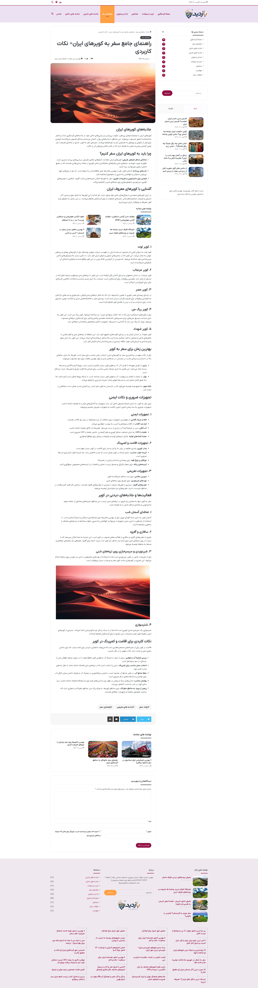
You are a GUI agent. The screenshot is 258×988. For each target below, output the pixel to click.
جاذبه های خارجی (90, 14)
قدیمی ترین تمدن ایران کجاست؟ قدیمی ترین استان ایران (176, 121)
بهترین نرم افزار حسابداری (187, 194)
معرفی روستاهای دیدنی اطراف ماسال (176, 877)
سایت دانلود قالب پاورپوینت (193, 191)
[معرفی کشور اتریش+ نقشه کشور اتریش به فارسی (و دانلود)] (200, 905)
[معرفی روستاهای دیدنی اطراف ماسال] (200, 881)
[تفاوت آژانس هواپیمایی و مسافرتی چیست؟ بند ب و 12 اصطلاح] (93, 220)
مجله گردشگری (164, 14)
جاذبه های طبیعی (125, 707)
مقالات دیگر (197, 75)
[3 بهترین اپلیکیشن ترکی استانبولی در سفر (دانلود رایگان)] (136, 749)
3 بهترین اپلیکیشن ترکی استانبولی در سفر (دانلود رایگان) (136, 761)
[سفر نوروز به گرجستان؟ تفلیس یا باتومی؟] (200, 917)
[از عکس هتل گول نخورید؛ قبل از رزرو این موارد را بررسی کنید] (196, 172)
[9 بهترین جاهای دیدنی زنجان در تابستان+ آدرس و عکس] (93, 233)
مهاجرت (199, 70)
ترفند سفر (143, 707)
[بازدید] (196, 14)
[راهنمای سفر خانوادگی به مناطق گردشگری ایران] (103, 749)
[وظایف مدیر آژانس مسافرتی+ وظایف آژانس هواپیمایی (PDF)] (143, 220)
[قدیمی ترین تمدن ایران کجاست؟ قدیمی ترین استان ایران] (196, 122)
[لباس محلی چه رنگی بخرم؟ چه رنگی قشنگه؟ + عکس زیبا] (196, 147)
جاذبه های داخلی (72, 14)
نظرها (170, 108)
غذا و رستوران (122, 14)
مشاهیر (135, 14)
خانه (148, 32)
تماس (58, 14)
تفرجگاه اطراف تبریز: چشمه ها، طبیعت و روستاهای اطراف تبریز (174, 890)
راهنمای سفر (107, 14)
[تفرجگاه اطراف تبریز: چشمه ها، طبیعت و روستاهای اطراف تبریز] (143, 233)
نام (149, 821)
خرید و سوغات (148, 14)
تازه (195, 108)
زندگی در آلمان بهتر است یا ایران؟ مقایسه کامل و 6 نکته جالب (175, 158)
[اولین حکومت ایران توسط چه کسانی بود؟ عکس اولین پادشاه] (196, 135)
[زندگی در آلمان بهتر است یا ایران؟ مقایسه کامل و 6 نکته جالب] (196, 159)
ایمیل (148, 831)
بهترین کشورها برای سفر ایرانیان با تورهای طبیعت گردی (70, 743)
